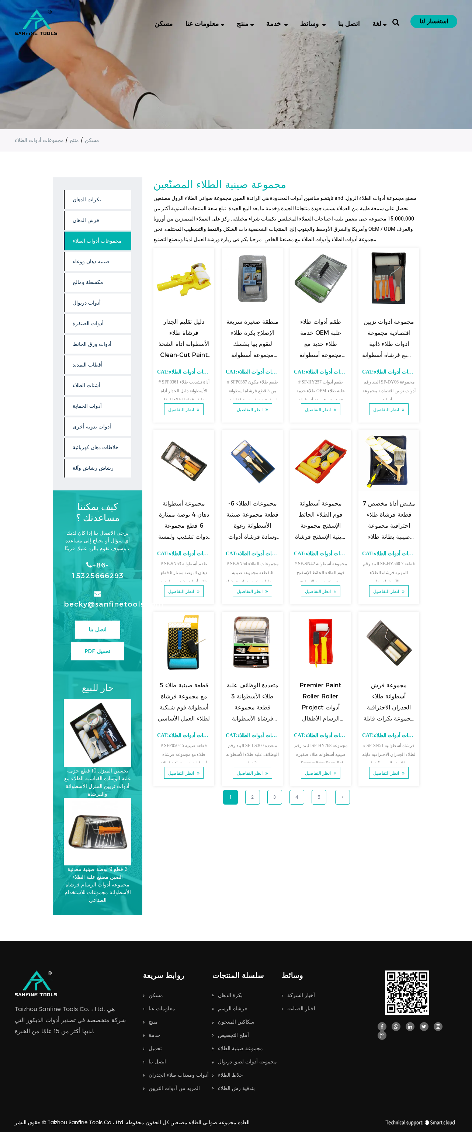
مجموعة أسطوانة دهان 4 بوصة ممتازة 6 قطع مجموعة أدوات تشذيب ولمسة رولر (184, 525)
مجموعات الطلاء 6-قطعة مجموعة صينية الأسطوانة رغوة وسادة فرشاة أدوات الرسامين (252, 525)
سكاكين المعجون (236, 1022)
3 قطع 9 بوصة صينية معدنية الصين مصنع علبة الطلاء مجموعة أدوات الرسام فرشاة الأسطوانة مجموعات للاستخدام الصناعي (98, 884)
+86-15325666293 (97, 570)
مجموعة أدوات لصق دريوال (247, 1062)
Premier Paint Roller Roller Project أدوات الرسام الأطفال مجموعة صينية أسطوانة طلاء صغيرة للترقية (320, 718)
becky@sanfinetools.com (97, 604)
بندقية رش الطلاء (236, 1088)
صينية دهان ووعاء (91, 261)
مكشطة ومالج (88, 282)
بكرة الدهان (230, 995)
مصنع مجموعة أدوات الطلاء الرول (381, 198)
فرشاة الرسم (232, 1008)
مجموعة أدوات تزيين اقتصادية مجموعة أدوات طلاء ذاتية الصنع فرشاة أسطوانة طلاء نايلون (389, 343)
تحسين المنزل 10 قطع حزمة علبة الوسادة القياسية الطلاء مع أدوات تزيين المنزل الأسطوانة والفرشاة (97, 782)
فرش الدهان (86, 220)
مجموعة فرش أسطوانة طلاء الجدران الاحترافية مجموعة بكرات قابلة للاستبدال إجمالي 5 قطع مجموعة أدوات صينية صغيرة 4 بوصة (388, 718)
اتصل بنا (349, 23)
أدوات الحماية (87, 406)
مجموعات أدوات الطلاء (97, 240)
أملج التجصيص (233, 1035)
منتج (243, 23)
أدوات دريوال (87, 302)
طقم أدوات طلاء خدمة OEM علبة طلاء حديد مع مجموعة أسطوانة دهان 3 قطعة (320, 343)
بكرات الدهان (87, 199)
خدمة (274, 23)
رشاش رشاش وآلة (93, 468)
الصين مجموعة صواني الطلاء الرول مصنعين (199, 198)
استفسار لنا (434, 21)
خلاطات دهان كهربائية (96, 447)
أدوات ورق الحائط (92, 344)
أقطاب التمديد (88, 364)
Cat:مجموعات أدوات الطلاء (187, 372)
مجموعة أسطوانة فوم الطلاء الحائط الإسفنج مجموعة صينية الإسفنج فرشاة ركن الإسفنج (320, 525)
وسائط (310, 23)
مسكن (164, 23)
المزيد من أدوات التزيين (174, 1088)
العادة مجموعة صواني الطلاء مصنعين (210, 1122)
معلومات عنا (202, 23)
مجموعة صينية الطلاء (240, 1048)
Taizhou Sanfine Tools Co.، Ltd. (87, 1122)
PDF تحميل (97, 651)
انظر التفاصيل (182, 409)
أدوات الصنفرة (88, 323)
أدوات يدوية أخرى (92, 426)
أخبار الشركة (301, 995)
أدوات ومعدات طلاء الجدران (179, 1075)
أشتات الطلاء (86, 385)
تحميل (155, 1048)
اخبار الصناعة (301, 1008)
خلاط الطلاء (230, 1075)
